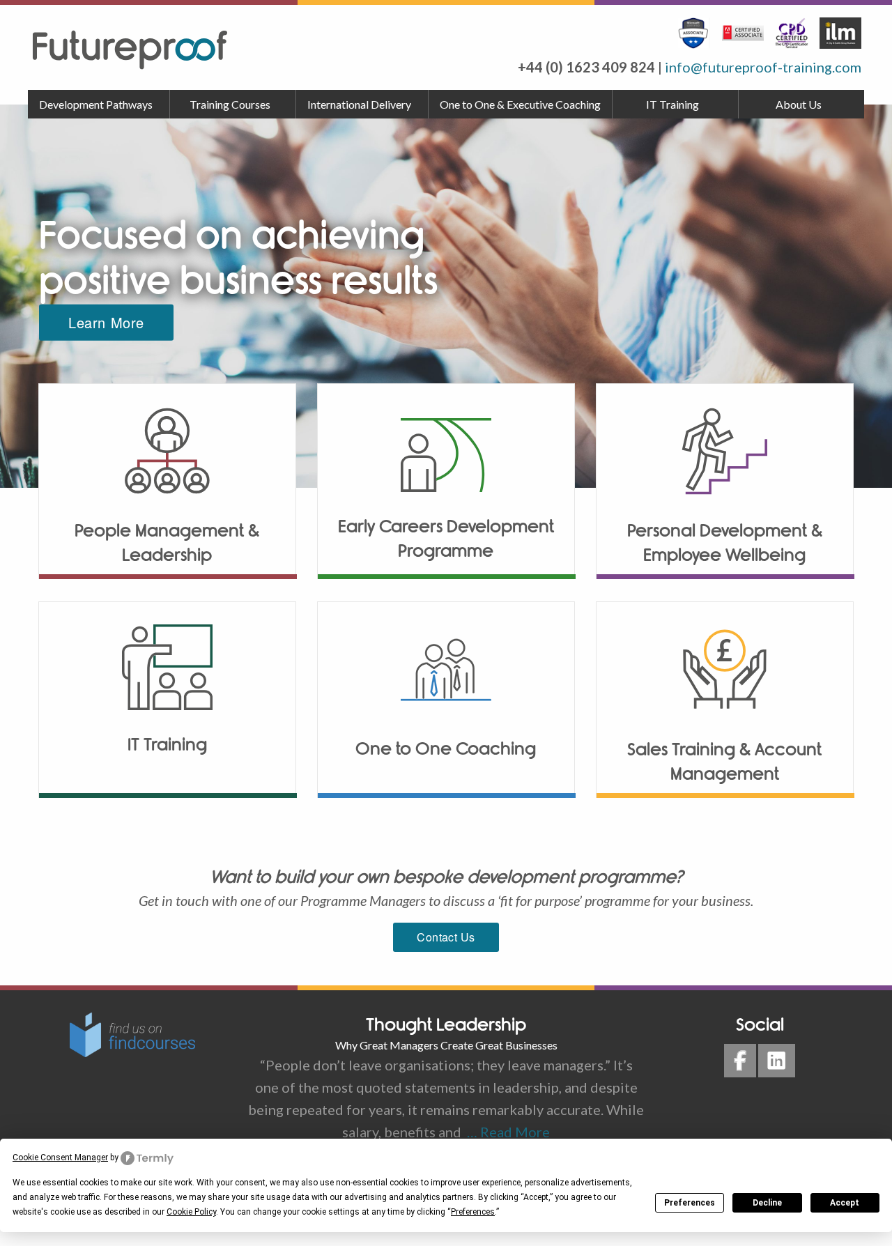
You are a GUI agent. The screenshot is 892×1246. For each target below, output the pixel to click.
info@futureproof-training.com (763, 67)
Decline (767, 1203)
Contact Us (446, 937)
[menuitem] (99, 104)
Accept (844, 1203)
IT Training (672, 104)
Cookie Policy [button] (191, 1212)
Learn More (106, 322)
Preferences (689, 1203)
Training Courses (230, 104)
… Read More (505, 1131)
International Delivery (359, 104)
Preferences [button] (473, 1212)
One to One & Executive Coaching (520, 104)
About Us (799, 104)
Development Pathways (96, 104)
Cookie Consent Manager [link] (60, 1157)
